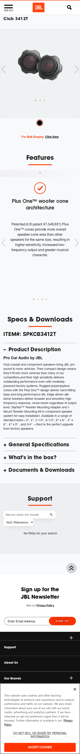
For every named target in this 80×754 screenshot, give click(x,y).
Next (76, 69)
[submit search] (52, 515)
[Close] (75, 689)
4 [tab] (46, 299)
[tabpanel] (40, 64)
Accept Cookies (40, 747)
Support (10, 647)
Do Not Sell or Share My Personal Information (40, 734)
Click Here (52, 136)
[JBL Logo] (39, 7)
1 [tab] (40, 173)
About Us (11, 662)
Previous (3, 69)
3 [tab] (42, 299)
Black (39, 122)
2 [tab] (38, 299)
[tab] (36, 100)
